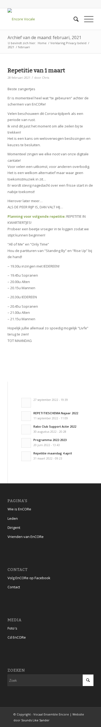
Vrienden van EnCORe (26, 536)
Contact (14, 587)
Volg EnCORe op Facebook (29, 577)
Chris (45, 78)
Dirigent (14, 527)
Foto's (12, 628)
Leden (13, 518)
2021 (11, 47)
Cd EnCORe (17, 637)
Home (42, 43)
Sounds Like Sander (35, 720)
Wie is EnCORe (19, 509)
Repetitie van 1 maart (36, 70)
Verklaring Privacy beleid (68, 43)
